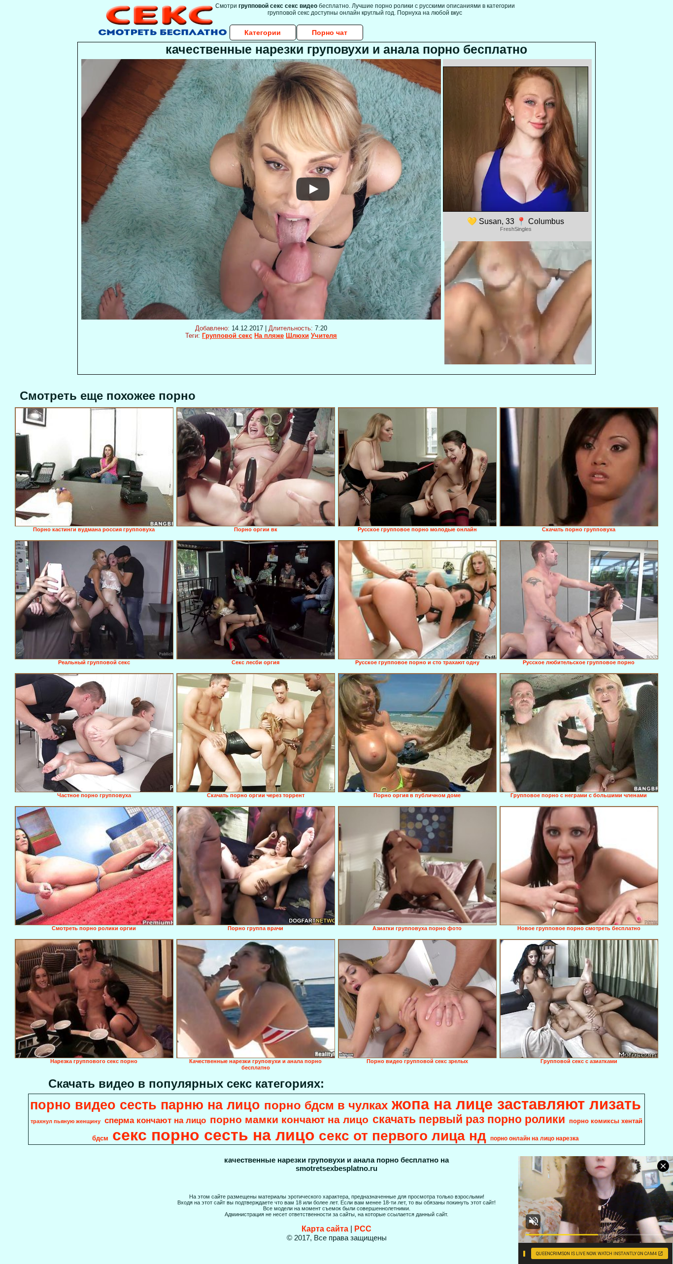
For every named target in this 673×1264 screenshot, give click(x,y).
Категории (262, 32)
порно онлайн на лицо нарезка (534, 1138)
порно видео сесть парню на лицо (145, 1105)
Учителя (324, 335)
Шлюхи (297, 335)
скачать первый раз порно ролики (468, 1119)
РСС (362, 1229)
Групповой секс (227, 335)
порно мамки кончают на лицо (289, 1120)
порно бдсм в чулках (326, 1105)
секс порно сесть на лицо (213, 1135)
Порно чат (329, 32)
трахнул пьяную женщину (66, 1121)
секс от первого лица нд (402, 1135)
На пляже (269, 335)
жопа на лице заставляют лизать (516, 1104)
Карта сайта (325, 1229)
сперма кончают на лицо (155, 1120)
